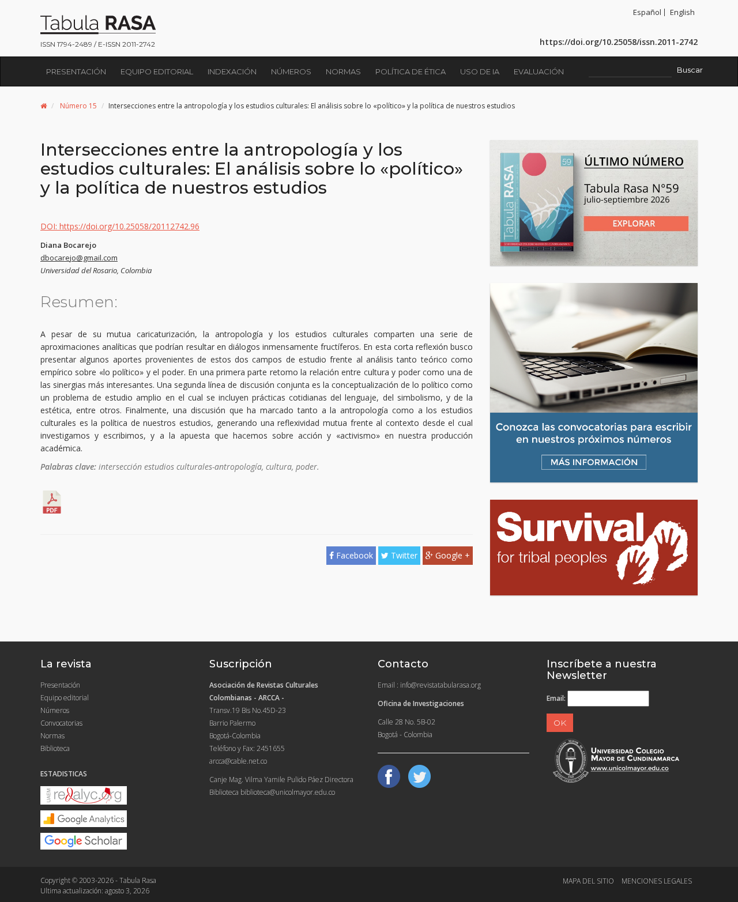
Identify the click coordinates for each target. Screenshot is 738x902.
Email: (556, 698)
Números (291, 71)
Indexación (232, 71)
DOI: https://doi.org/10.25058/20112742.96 (119, 226)
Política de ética (410, 71)
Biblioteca (55, 748)
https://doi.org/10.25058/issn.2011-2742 (619, 41)
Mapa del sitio (588, 881)
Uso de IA (479, 71)
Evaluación (539, 71)
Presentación (76, 71)
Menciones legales (657, 881)
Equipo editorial (157, 71)
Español (647, 12)
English (682, 12)
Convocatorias (61, 723)
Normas (343, 71)
